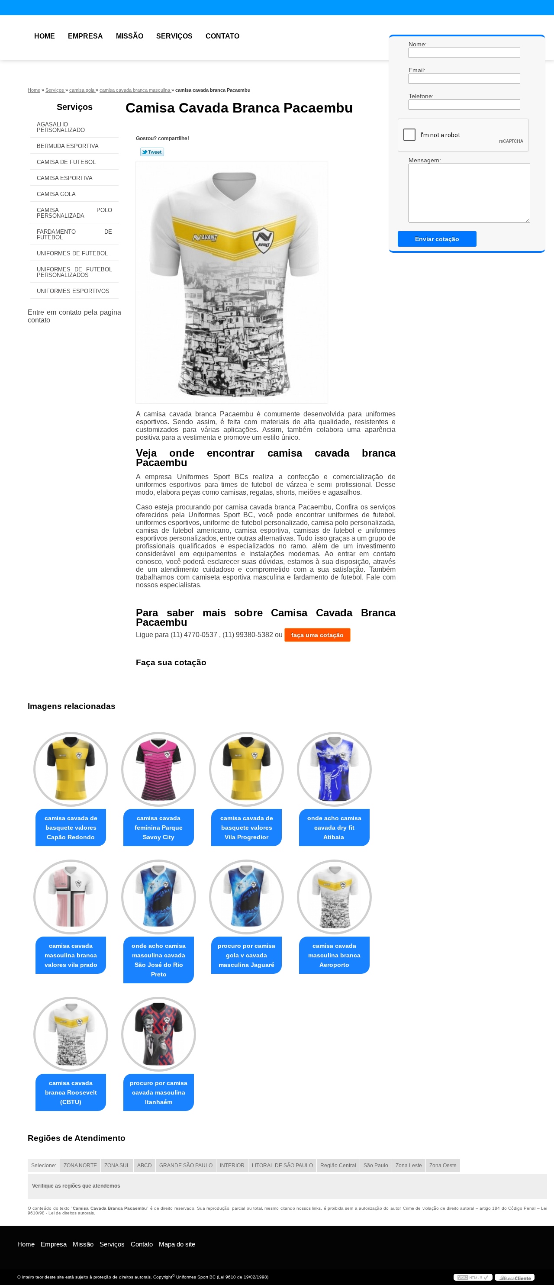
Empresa (85, 36)
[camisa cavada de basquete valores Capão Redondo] (70, 769)
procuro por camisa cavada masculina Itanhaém (158, 1092)
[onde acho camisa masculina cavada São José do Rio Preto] (158, 897)
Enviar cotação (437, 238)
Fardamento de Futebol (74, 235)
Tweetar (152, 152)
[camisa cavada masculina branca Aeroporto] (334, 897)
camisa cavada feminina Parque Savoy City (159, 828)
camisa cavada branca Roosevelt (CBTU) (71, 1092)
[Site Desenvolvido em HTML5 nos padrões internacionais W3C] (473, 1277)
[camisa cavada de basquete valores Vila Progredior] (246, 769)
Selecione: (43, 1166)
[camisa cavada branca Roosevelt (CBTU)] (70, 1034)
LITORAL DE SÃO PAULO (282, 1166)
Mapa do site (177, 1244)
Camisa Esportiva (65, 178)
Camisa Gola (56, 194)
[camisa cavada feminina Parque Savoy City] (158, 769)
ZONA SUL (117, 1166)
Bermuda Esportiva (68, 146)
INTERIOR (232, 1166)
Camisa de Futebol (66, 162)
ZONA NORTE (80, 1166)
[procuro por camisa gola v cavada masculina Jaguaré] (246, 897)
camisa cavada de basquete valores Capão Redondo (71, 828)
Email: (417, 70)
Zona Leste (409, 1166)
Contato (222, 36)
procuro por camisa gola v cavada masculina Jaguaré (246, 955)
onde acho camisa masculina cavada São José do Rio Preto (159, 960)
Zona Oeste (443, 1166)
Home (44, 36)
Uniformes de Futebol (72, 253)
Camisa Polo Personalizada (74, 213)
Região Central (338, 1166)
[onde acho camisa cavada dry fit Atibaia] (334, 769)
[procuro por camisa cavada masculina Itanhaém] (158, 1034)
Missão (129, 36)
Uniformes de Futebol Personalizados (74, 272)
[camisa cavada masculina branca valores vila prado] (70, 897)
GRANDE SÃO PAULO (186, 1166)
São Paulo (376, 1166)
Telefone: (417, 96)
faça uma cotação (317, 634)
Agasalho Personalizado (61, 127)
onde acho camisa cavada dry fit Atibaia (334, 828)
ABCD (144, 1166)
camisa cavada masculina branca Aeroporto (334, 955)
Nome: (417, 44)
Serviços (174, 36)
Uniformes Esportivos (73, 291)
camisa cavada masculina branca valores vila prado (71, 955)
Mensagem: (417, 160)
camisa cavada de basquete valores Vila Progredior (246, 828)
